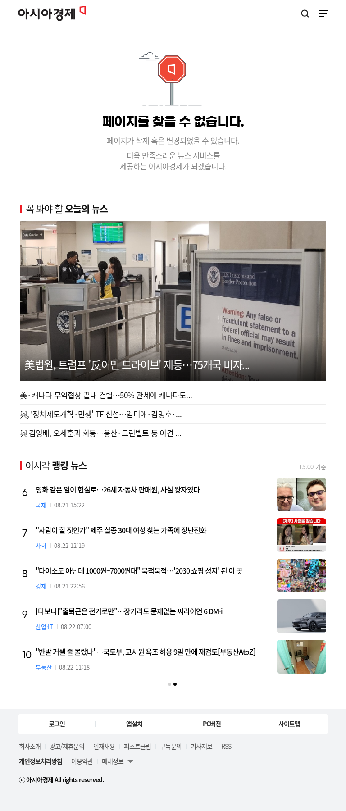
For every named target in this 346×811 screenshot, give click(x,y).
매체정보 (112, 760)
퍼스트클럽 (137, 746)
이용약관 (82, 760)
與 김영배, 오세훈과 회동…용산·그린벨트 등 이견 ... (100, 432)
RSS (226, 746)
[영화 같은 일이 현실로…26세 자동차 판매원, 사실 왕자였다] (301, 494)
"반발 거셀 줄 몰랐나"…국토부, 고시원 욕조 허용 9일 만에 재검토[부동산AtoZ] (145, 651)
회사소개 (30, 746)
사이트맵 (289, 723)
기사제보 (201, 746)
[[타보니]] (301, 616)
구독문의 (171, 746)
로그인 (57, 723)
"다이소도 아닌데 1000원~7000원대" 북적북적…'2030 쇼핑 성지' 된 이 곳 (139, 570)
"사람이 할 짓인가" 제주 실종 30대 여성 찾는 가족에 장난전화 (121, 529)
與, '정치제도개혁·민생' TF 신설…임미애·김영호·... (101, 413)
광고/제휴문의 (67, 746)
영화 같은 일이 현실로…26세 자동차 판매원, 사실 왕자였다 (118, 489)
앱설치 (134, 723)
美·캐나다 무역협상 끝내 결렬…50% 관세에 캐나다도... (106, 395)
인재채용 (104, 746)
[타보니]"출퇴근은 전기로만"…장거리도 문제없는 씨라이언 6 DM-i (129, 611)
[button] (169, 684)
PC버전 (212, 723)
